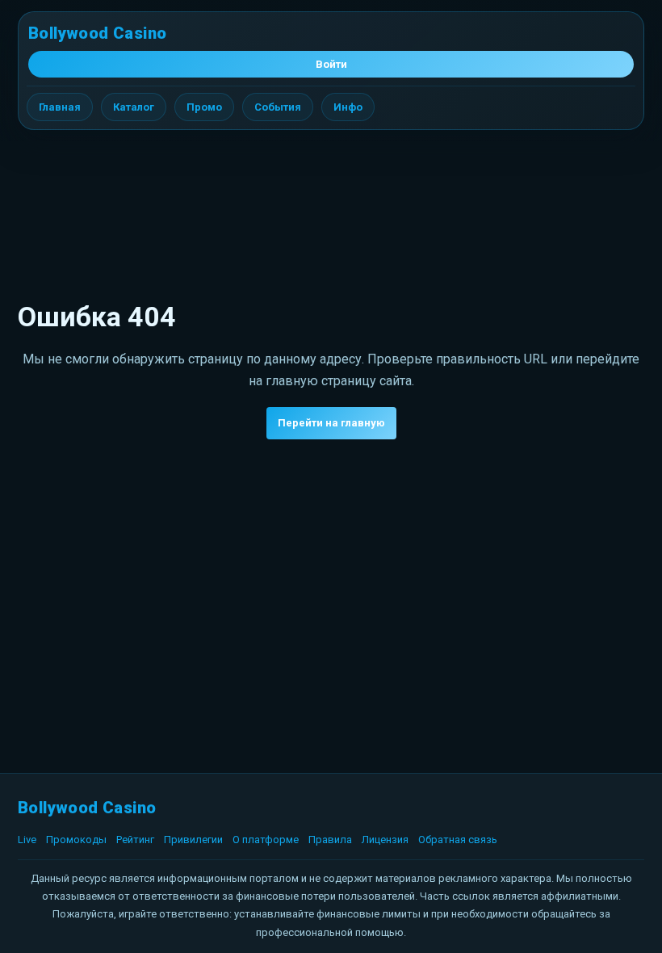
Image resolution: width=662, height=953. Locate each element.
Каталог (133, 107)
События (277, 107)
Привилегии (193, 839)
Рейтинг (135, 839)
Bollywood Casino (97, 33)
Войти (331, 64)
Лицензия (385, 839)
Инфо (347, 107)
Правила (330, 839)
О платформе (266, 839)
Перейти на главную (331, 423)
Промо (204, 107)
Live (27, 839)
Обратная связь (457, 839)
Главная (60, 107)
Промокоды (76, 839)
